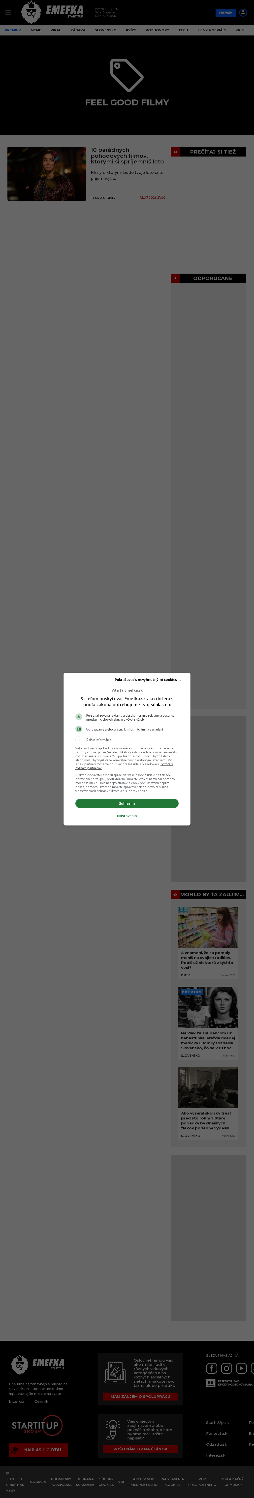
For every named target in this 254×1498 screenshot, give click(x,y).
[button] (127, 739)
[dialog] (127, 749)
